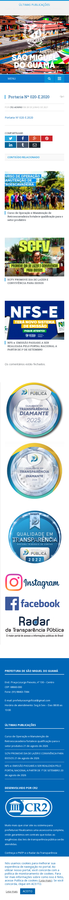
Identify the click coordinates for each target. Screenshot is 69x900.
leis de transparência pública (40, 839)
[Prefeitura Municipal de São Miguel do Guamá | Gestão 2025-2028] (35, 45)
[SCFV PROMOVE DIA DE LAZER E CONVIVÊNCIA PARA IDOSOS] (34, 257)
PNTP (21, 852)
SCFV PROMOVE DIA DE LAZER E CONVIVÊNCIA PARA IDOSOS (35, 9)
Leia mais (45, 880)
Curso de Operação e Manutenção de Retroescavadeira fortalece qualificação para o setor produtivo (35, 216)
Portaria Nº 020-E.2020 (19, 117)
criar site (28, 825)
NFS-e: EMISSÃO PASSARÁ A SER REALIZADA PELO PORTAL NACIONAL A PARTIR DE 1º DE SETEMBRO (32, 346)
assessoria (45, 830)
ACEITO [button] (27, 891)
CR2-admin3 (16, 107)
